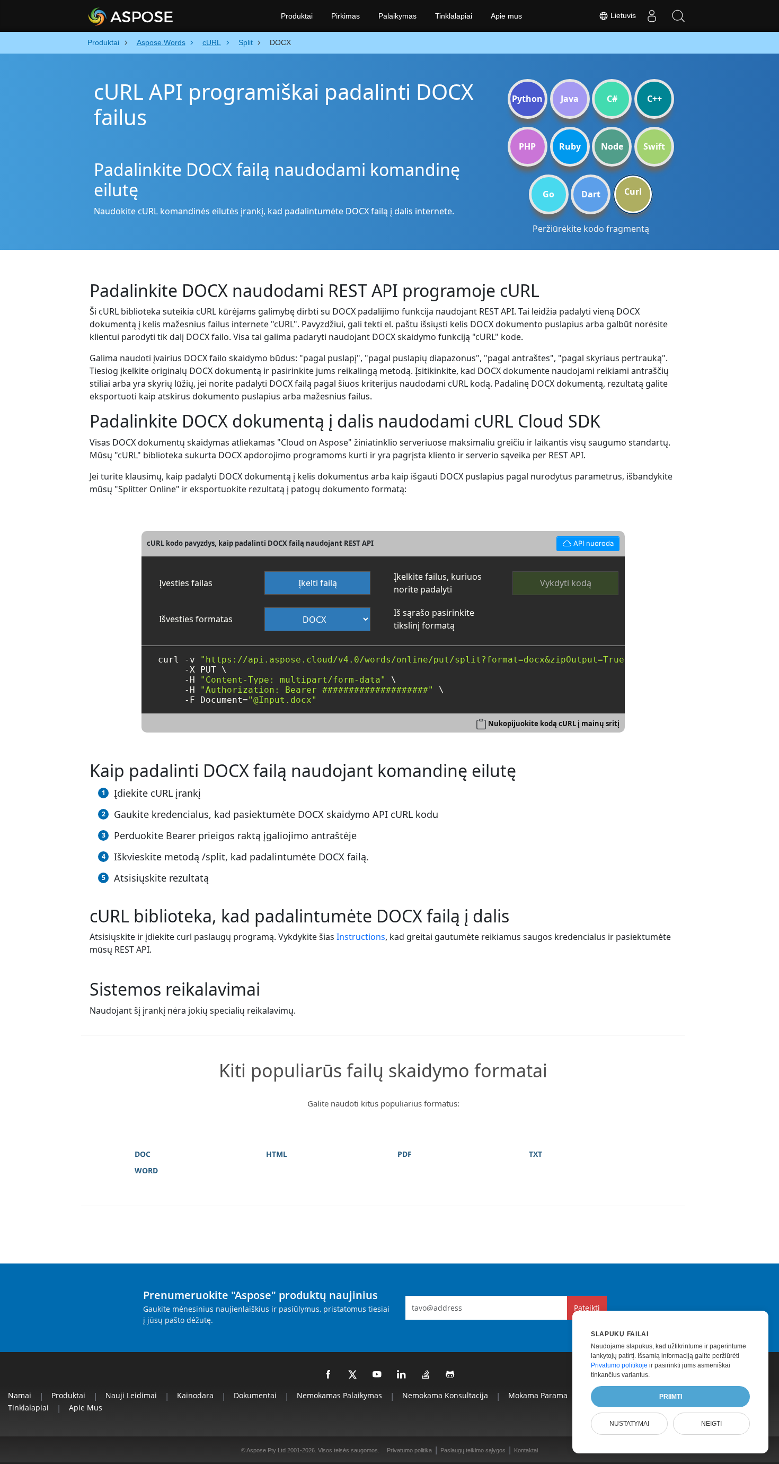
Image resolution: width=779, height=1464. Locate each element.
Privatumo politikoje (619, 1365)
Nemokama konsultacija (445, 1395)
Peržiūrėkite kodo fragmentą (591, 228)
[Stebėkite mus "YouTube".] (377, 1375)
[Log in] (652, 16)
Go (548, 194)
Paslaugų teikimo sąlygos (473, 1450)
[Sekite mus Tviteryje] (353, 1375)
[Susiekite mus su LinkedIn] (402, 1375)
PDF (404, 1154)
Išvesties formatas (196, 619)
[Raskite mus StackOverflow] (426, 1375)
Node (612, 146)
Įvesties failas (186, 583)
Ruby (570, 146)
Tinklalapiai (453, 16)
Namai (19, 1395)
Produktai (297, 16)
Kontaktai (526, 1450)
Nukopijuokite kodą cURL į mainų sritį (553, 723)
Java (570, 98)
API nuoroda (584, 541)
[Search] (678, 16)
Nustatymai (629, 1423)
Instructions (361, 937)
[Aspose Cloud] (159, 16)
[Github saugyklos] (450, 1375)
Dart (590, 194)
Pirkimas (345, 16)
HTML (276, 1154)
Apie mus (506, 16)
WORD (146, 1170)
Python (527, 98)
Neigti (711, 1423)
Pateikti (587, 1308)
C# (612, 98)
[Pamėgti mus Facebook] (328, 1375)
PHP (527, 146)
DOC (143, 1154)
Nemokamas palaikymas (339, 1395)
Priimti (670, 1396)
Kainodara (195, 1395)
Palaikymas (397, 16)
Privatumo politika (409, 1450)
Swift (654, 146)
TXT (535, 1154)
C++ (654, 98)
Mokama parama (538, 1395)
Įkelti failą (317, 583)
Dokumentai (255, 1395)
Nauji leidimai (131, 1395)
